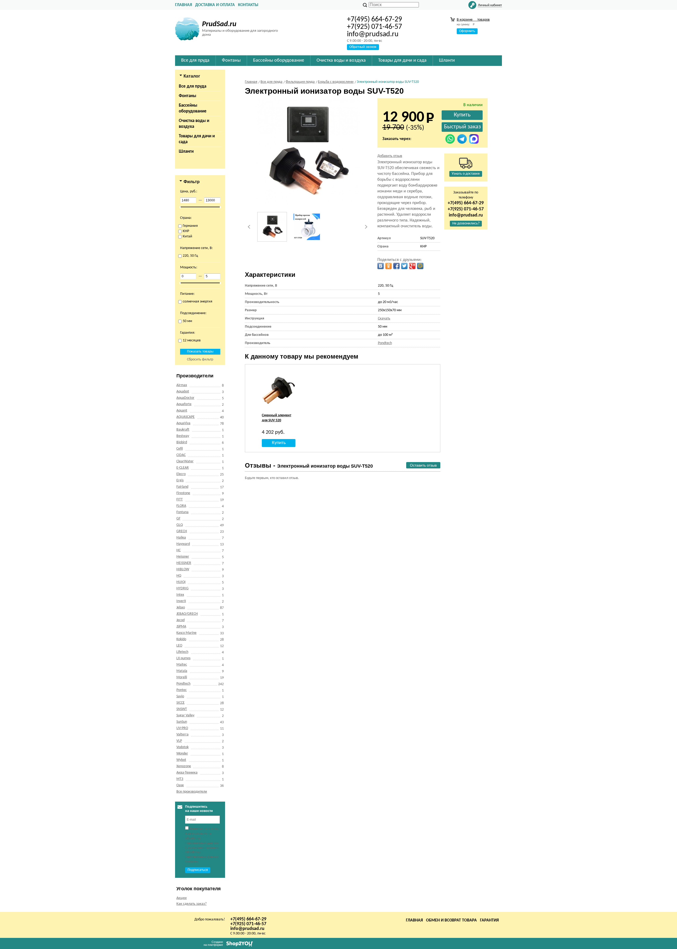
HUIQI (181, 582)
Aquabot (182, 392)
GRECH (181, 531)
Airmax (181, 385)
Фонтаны (187, 96)
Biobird (181, 442)
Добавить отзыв (389, 156)
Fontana (182, 512)
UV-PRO (182, 728)
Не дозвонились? (465, 223)
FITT (179, 499)
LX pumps (183, 658)
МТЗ (179, 779)
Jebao (180, 607)
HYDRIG (182, 588)
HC (178, 550)
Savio (180, 696)
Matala (181, 671)
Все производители (191, 792)
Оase (180, 785)
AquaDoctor (185, 398)
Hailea (181, 538)
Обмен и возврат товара (451, 920)
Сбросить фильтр (200, 359)
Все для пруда (192, 86)
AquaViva (183, 423)
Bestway (182, 436)
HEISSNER (183, 563)
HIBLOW (182, 569)
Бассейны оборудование (193, 108)
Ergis (180, 480)
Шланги (186, 151)
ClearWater (185, 461)
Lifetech (182, 652)
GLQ (179, 525)
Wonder (182, 754)
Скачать (384, 318)
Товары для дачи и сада (197, 139)
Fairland (182, 487)
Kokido (181, 639)
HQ (178, 576)
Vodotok (182, 747)
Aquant (181, 411)
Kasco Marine (186, 633)
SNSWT (181, 709)
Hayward (183, 544)
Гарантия (489, 920)
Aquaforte (183, 404)
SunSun (181, 722)
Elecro (181, 474)
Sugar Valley (185, 715)
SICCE (180, 703)
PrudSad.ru (219, 24)
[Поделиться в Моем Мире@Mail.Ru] (420, 266)
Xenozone (183, 766)
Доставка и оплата (215, 5)
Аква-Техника (187, 773)
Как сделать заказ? (191, 904)
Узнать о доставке (466, 174)
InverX (181, 601)
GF (178, 519)
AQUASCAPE (185, 417)
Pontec (181, 690)
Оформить (467, 31)
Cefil (179, 449)
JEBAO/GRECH (187, 614)
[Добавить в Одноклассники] (388, 266)
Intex (180, 595)
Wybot (181, 760)
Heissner (182, 557)
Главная (183, 5)
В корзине (473, 20)
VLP (179, 741)
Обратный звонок (363, 47)
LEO (179, 646)
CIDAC (181, 455)
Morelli (181, 677)
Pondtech (183, 684)
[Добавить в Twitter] (404, 266)
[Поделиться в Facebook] (396, 266)
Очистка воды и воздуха (194, 124)
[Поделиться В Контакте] (380, 266)
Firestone (183, 493)
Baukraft (182, 430)
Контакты (248, 5)
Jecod (180, 620)
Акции (181, 898)
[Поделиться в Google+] (412, 266)
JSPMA (181, 627)
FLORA (181, 506)
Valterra (182, 734)
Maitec (181, 665)
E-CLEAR (182, 468)
